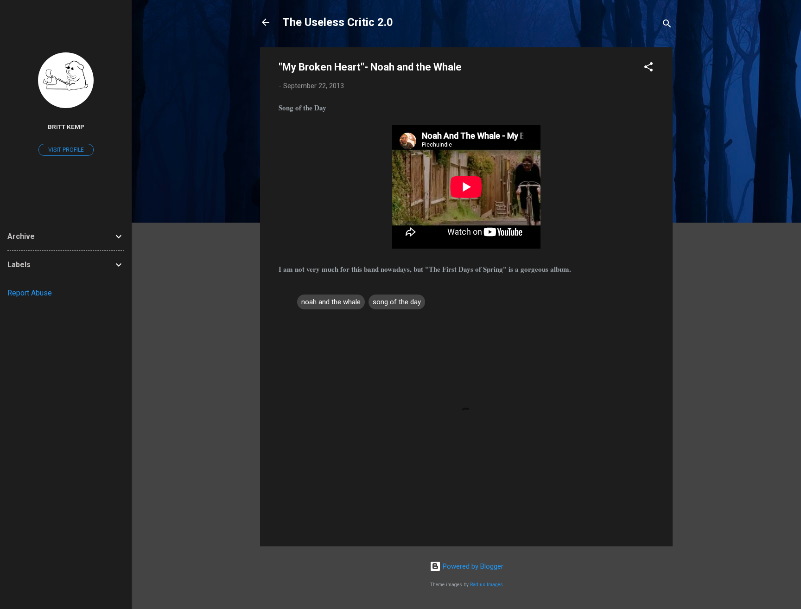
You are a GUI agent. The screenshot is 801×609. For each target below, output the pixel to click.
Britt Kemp (66, 126)
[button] (648, 68)
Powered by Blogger (472, 566)
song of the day (397, 302)
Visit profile (66, 150)
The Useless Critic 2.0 (337, 22)
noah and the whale (331, 302)
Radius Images (486, 585)
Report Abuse (29, 292)
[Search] (667, 25)
